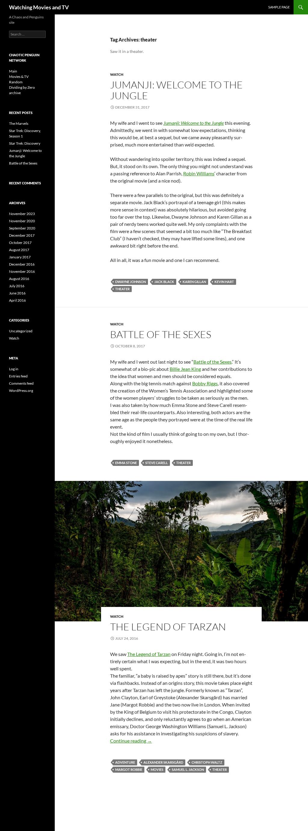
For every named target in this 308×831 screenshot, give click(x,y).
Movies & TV (19, 76)
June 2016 (17, 293)
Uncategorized (20, 331)
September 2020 (22, 228)
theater (122, 289)
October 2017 (20, 242)
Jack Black (164, 282)
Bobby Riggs (205, 383)
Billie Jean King (185, 369)
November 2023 (22, 213)
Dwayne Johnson (130, 282)
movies (157, 769)
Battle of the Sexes (160, 334)
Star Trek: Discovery (24, 143)
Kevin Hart (224, 282)
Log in (13, 369)
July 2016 (16, 286)
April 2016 (17, 300)
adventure (125, 762)
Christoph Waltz (207, 762)
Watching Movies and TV (39, 7)
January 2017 (20, 257)
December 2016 (22, 264)
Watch (116, 74)
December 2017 (22, 235)
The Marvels (18, 123)
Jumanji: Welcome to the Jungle (176, 90)
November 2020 (22, 221)
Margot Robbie (128, 769)
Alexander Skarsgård (163, 762)
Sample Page (279, 7)
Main (13, 71)
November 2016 (22, 271)
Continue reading (131, 740)
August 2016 (19, 278)
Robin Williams (198, 173)
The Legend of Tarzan (168, 626)
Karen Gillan (194, 282)
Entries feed (18, 376)
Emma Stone (126, 463)
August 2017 (19, 250)
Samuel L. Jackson (188, 769)
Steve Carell (156, 463)
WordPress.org (21, 390)
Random (16, 82)
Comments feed (21, 383)
